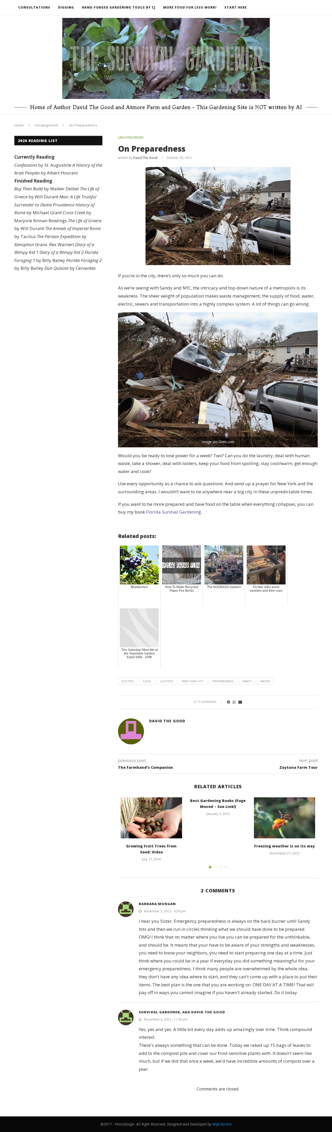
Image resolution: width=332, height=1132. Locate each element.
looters (166, 681)
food (147, 681)
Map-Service (222, 1124)
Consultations (34, 7)
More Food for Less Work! (190, 7)
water (265, 681)
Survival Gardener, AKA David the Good (182, 1012)
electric (127, 681)
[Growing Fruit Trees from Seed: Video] (151, 817)
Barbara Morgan (157, 903)
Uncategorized (46, 125)
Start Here (235, 7)
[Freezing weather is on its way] (284, 817)
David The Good (145, 158)
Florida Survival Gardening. (174, 512)
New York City (193, 681)
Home (19, 125)
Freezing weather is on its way (284, 846)
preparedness (222, 681)
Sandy (247, 681)
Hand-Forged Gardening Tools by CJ (118, 7)
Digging (66, 7)
